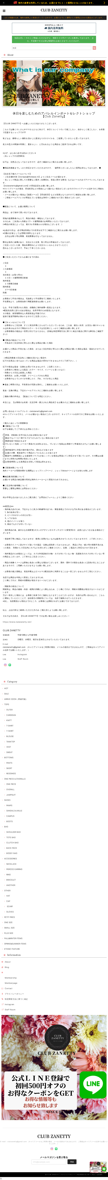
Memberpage (11, 983)
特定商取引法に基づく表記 (16, 999)
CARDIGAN (11, 715)
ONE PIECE (11, 784)
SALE (6, 694)
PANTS (9, 763)
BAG (6, 827)
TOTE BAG (11, 837)
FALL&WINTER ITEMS (13, 938)
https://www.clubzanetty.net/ (17, 622)
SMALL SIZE (9, 928)
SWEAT (9, 752)
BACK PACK (11, 848)
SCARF (9, 906)
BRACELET (11, 880)
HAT (8, 896)
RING (8, 874)
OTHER (7, 890)
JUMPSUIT (11, 795)
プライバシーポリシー (14, 994)
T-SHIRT (9, 726)
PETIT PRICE (9, 917)
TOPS (6, 704)
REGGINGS (11, 773)
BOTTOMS (8, 757)
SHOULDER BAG (13, 832)
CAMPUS (10, 816)
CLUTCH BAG (12, 842)
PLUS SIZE (8, 933)
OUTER (9, 710)
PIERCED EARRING (14, 869)
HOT (6, 688)
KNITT (9, 720)
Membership (11, 978)
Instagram (22, 654)
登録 (72, 1162)
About (8, 962)
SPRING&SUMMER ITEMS (15, 944)
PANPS (9, 805)
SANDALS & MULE (14, 811)
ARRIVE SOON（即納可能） (15, 699)
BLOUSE (10, 736)
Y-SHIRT (10, 731)
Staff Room (23, 659)
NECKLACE (11, 864)
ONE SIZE (8, 922)
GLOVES (10, 912)
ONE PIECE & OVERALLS (14, 779)
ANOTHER (10, 885)
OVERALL (10, 789)
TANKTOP (10, 742)
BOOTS (9, 821)
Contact (9, 988)
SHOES (7, 800)
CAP (8, 901)
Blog (7, 967)
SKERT (9, 768)
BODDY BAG (11, 853)
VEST (8, 747)
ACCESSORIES (10, 858)
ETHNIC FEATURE (12, 949)
